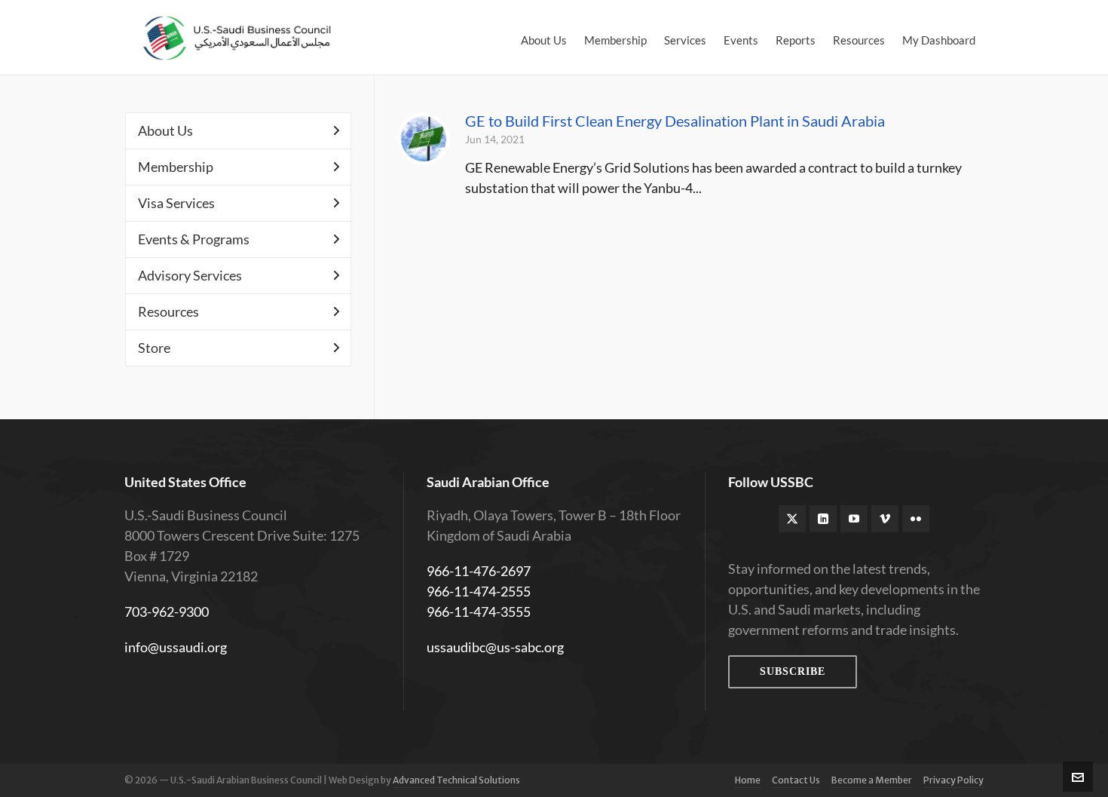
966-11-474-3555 (479, 611)
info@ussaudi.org (175, 647)
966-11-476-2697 (479, 570)
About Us (165, 130)
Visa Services (176, 203)
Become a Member (871, 780)
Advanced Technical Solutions (456, 780)
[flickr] (915, 518)
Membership (175, 166)
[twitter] (792, 518)
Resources (168, 311)
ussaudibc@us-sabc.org (495, 647)
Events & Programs (193, 239)
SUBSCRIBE (792, 671)
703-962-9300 (166, 611)
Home (748, 780)
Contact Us (796, 780)
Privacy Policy (953, 780)
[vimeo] (884, 518)
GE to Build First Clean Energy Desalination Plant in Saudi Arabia (675, 121)
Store (154, 347)
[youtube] (854, 518)
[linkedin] (823, 518)
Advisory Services (190, 275)
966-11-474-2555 (479, 591)
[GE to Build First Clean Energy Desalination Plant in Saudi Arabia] (423, 138)
